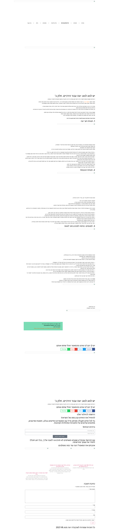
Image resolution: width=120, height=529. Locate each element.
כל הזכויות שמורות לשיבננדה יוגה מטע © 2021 (75, 527)
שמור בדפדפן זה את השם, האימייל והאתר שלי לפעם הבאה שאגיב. (79, 520)
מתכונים (44, 23)
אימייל (93, 510)
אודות (82, 23)
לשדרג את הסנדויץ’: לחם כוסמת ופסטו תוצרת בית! (37, 473)
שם (94, 505)
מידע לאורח (54, 23)
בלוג (37, 23)
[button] (90, 349)
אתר (94, 515)
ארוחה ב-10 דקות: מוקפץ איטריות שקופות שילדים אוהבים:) (60, 465)
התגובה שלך (92, 489)
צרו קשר (29, 23)
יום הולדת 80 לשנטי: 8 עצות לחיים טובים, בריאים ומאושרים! (83, 465)
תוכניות (75, 23)
